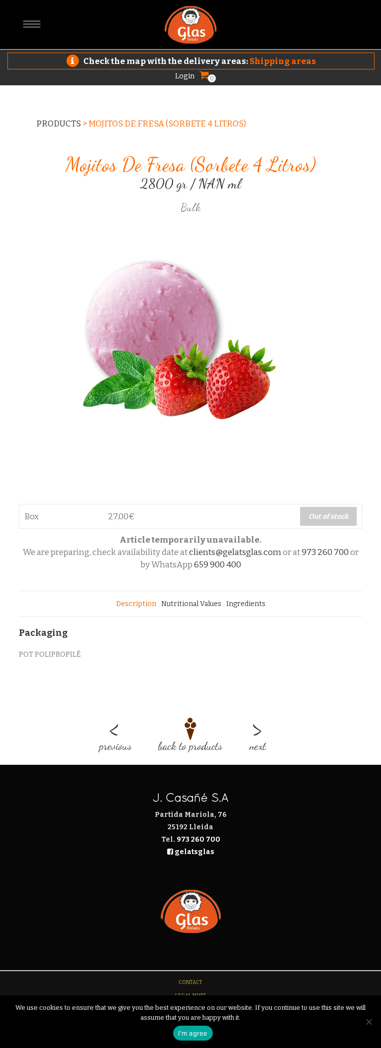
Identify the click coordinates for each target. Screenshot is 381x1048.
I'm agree (192, 1033)
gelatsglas (193, 852)
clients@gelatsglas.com (235, 552)
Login (184, 75)
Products (58, 124)
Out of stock (328, 516)
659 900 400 (217, 564)
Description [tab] (136, 604)
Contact (190, 983)
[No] (369, 1022)
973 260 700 (325, 552)
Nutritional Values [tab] (191, 604)
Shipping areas (283, 61)
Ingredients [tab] (245, 604)
